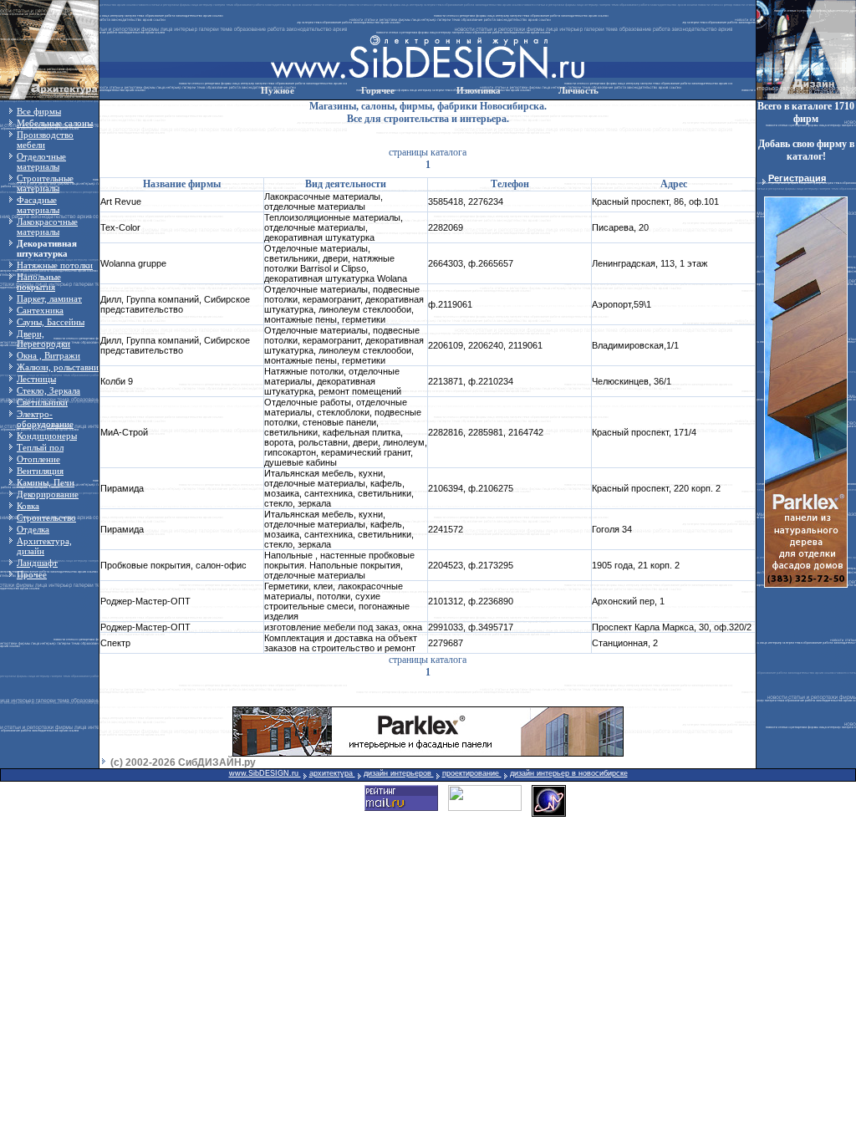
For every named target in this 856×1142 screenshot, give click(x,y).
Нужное (277, 90)
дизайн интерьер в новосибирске (569, 773)
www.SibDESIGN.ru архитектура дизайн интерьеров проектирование (365, 773)
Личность (578, 90)
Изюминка (478, 90)
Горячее (378, 90)
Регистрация (797, 178)
